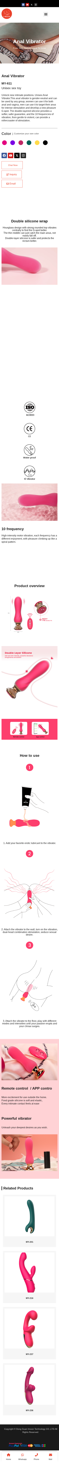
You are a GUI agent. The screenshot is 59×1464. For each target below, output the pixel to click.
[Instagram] (36, 4)
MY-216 (29, 1298)
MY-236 (29, 1410)
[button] (45, 14)
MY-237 (29, 1354)
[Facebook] (23, 4)
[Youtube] (27, 4)
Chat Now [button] (13, 165)
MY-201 (29, 1242)
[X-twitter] (31, 4)
